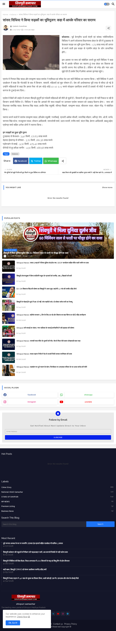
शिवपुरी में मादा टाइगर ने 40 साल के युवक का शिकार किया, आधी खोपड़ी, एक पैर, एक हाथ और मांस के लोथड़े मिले (41, 578)
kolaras (13, 14)
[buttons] (53, 614)
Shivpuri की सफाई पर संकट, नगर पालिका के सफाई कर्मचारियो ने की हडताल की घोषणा (45, 328)
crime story (57, 487)
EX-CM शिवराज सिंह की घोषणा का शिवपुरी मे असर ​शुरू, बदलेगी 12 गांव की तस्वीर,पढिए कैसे (47, 289)
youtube (88, 402)
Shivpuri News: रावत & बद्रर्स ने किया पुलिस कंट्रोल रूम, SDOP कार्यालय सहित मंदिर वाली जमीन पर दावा (53, 263)
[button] (107, 4)
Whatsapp (52, 161)
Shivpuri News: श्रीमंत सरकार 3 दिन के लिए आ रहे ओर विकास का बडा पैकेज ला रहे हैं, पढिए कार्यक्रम (51, 315)
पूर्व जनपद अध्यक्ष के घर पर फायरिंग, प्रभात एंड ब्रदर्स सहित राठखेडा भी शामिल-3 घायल (33, 543)
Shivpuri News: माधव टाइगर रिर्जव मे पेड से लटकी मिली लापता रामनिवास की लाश (44, 354)
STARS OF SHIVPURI (57, 497)
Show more (107, 187)
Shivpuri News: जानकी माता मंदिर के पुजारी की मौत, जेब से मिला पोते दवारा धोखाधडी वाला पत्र (48, 341)
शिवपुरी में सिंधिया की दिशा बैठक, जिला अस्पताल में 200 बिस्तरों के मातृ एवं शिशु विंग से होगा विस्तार (36, 561)
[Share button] (62, 161)
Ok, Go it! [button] (12, 623)
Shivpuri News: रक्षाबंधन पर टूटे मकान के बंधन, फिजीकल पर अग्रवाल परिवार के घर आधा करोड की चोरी (52, 367)
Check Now (22, 617)
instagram (32, 402)
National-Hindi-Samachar (57, 492)
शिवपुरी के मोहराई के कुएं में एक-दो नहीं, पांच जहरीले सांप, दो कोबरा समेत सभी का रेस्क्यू (44, 302)
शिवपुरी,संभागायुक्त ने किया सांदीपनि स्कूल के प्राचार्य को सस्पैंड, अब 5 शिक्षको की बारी (44, 276)
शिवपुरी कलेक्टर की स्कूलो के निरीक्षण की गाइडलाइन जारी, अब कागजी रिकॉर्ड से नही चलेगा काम (35, 552)
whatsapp (88, 395)
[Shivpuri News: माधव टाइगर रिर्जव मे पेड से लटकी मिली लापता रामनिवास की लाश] (8, 357)
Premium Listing (57, 506)
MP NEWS (57, 502)
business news (57, 511)
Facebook (22, 161)
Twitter (37, 161)
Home (5, 14)
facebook (32, 395)
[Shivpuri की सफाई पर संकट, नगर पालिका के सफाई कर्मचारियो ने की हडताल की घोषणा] (8, 331)
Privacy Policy (70, 624)
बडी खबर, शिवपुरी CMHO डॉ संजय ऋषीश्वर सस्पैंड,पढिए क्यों (24, 569)
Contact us (58, 624)
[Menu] (4, 4)
